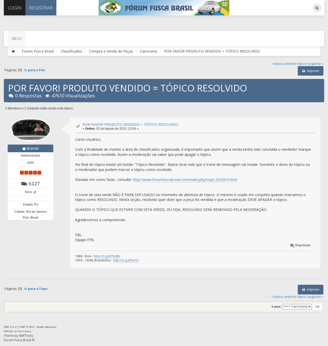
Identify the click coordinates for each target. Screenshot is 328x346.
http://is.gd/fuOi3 (125, 260)
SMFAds (8, 331)
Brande (33, 148)
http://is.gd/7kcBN (107, 256)
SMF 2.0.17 (11, 326)
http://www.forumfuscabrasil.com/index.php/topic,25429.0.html (185, 179)
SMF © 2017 (27, 326)
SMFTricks (26, 335)
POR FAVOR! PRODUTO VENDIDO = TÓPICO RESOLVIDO (130, 124)
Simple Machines (46, 326)
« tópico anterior (283, 64)
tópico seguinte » (310, 64)
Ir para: (276, 306)
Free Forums (24, 331)
